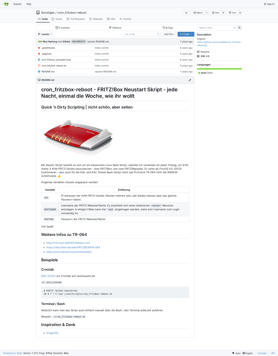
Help (28, 4)
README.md (48, 71)
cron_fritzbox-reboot (72, 12)
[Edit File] (189, 80)
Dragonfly (52, 332)
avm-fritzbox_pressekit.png (56, 59)
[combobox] (142, 34)
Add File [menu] (168, 34)
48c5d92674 (78, 41)
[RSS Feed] (186, 12)
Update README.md (98, 41)
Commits (64, 27)
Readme (205, 51)
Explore (17, 4)
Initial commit (102, 47)
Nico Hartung (50, 41)
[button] (198, 12)
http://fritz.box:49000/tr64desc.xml (68, 242)
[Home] (6, 4)
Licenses (262, 353)
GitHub (66, 41)
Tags (169, 27)
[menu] (236, 353)
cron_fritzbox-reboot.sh (54, 65)
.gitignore (46, 53)
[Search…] (239, 28)
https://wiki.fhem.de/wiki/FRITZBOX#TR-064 (73, 247)
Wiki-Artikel (48, 276)
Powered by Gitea (12, 353)
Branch (116, 27)
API (273, 353)
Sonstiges (47, 12)
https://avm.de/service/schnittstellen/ (69, 251)
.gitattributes (48, 47)
